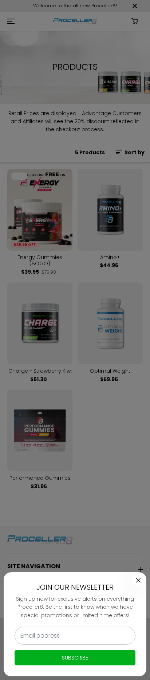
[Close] (138, 580)
